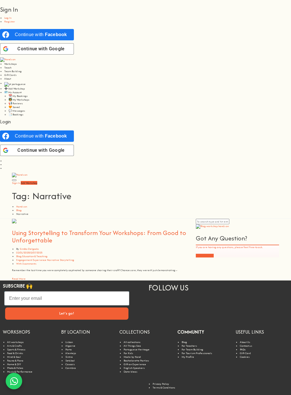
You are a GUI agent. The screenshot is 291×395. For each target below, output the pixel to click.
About (7, 78)
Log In (7, 18)
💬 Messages (17, 111)
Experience (39, 260)
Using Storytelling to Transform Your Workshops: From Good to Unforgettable (99, 236)
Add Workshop (29, 183)
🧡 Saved (14, 107)
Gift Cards (10, 75)
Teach (7, 67)
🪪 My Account (13, 92)
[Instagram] (155, 305)
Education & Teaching (34, 256)
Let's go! (66, 313)
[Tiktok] (185, 305)
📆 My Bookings (18, 96)
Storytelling (67, 260)
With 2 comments (26, 263)
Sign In (16, 183)
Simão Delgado (29, 249)
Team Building (13, 71)
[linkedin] (5, 164)
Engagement (24, 260)
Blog (19, 256)
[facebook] (5, 168)
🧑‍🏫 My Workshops (19, 99)
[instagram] (5, 161)
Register (9, 21)
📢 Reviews (16, 103)
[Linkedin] (170, 305)
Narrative (53, 260)
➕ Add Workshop (14, 88)
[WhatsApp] (14, 381)
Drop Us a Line (205, 255)
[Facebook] (200, 305)
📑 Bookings (16, 114)
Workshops (10, 64)
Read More (19, 278)
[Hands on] (7, 59)
